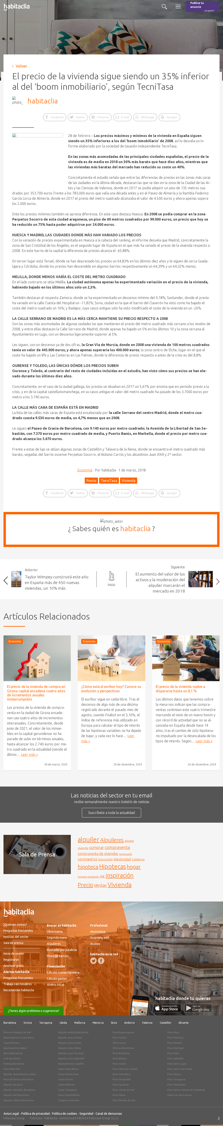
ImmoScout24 (69, 1118)
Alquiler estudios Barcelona (19, 1090)
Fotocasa (36, 1118)
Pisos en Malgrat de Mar (17, 1032)
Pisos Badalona (121, 1053)
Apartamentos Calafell (71, 1063)
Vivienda (128, 481)
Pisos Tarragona (176, 1079)
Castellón (165, 1022)
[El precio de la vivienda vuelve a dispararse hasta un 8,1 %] (186, 658)
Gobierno (138, 859)
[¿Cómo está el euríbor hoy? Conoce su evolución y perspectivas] (111, 658)
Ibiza (114, 1022)
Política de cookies (64, 1113)
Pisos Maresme (11, 1069)
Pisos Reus (173, 1032)
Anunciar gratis (13, 965)
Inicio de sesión (13, 953)
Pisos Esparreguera (123, 1032)
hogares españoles (88, 876)
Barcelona (9, 1022)
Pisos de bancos (58, 956)
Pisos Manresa (175, 1037)
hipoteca (88, 867)
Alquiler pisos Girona (70, 1037)
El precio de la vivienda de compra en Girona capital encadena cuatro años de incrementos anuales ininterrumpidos (36, 693)
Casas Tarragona (67, 1090)
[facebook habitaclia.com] (101, 960)
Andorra (129, 1022)
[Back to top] (213, 1116)
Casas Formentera (68, 1074)
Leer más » (29, 754)
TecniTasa (109, 481)
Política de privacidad (35, 1113)
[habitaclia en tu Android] (198, 1011)
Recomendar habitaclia (18, 990)
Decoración (105, 859)
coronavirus (87, 859)
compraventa (117, 847)
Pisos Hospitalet (122, 1079)
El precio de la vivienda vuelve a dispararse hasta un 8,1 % (180, 689)
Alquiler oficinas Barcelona (18, 1100)
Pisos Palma (119, 1095)
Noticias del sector (16, 937)
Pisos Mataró (174, 1043)
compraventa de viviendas (98, 854)
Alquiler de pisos (13, 1084)
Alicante (184, 1022)
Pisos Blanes (120, 1058)
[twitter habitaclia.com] (93, 960)
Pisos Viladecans (176, 1084)
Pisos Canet (119, 1063)
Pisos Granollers (122, 1074)
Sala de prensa (13, 943)
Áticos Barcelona (12, 1053)
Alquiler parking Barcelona (73, 1032)
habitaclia (42, 101)
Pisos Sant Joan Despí (179, 1069)
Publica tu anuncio (202, 7)
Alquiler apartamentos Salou (19, 1074)
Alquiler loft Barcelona (16, 1095)
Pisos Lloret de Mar (124, 1090)
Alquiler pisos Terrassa (71, 1053)
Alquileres (112, 840)
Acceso (95, 943)
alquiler (88, 839)
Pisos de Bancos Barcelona (18, 1079)
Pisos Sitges (174, 1074)
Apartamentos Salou (15, 1048)
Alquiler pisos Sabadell (71, 1058)
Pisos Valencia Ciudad (125, 1069)
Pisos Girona (120, 1037)
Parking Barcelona (13, 1063)
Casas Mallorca (66, 1084)
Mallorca (79, 1022)
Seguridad (86, 1113)
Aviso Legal (11, 1113)
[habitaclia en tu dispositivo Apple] (168, 1011)
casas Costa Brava (68, 1069)
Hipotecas (112, 866)
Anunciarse (97, 931)
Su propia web (99, 937)
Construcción (125, 854)
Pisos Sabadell (175, 1058)
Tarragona (45, 1022)
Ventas (100, 885)
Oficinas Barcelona (123, 1048)
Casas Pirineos (11, 1043)
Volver (21, 66)
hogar (134, 866)
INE (102, 876)
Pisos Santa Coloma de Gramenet (186, 1090)
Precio (91, 481)
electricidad (122, 859)
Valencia (147, 1022)
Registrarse (11, 959)
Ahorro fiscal (55, 984)
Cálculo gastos (57, 978)
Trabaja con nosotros (17, 984)
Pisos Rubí (173, 1053)
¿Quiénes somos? (15, 924)
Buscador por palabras (62, 950)
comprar (96, 847)
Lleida (63, 1022)
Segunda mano (57, 937)
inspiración (119, 875)
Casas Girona (65, 1079)
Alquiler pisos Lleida (69, 1043)
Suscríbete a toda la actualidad (111, 813)
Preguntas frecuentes (18, 930)
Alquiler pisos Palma (69, 1048)
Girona (28, 1022)
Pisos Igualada (121, 1084)
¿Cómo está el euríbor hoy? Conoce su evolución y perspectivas (111, 689)
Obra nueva (55, 931)
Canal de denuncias (109, 1113)
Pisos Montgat (175, 1048)
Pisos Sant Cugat (176, 1063)
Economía (84, 470)
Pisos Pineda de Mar (124, 1100)
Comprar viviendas (68, 1100)
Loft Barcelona (11, 1058)
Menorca (98, 1022)
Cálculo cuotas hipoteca (63, 972)
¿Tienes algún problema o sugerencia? (33, 1011)
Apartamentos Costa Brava (18, 1037)
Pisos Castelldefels (68, 1095)
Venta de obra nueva (179, 1095)
